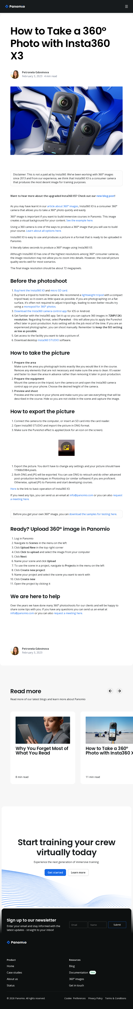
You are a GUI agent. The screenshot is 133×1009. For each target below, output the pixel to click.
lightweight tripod (93, 295)
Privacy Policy (95, 998)
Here (13, 489)
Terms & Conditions (115, 998)
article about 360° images (62, 206)
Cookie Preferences (75, 998)
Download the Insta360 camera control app (40, 311)
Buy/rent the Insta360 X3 (29, 290)
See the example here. (79, 220)
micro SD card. (59, 290)
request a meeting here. (68, 613)
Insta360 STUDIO (48, 340)
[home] (15, 6)
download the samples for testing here (92, 514)
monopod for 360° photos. (40, 306)
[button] (126, 6)
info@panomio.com (81, 495)
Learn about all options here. (43, 231)
